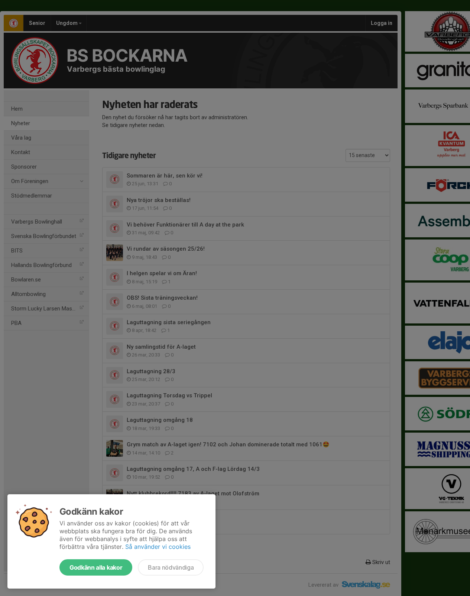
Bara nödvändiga (171, 567)
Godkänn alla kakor (95, 567)
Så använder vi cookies (158, 546)
